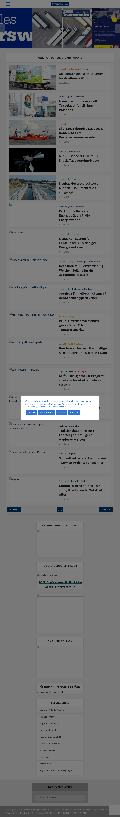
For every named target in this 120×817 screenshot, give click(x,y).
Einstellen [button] (61, 412)
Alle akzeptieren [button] (46, 412)
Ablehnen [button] (31, 412)
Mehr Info (74, 412)
